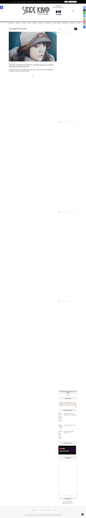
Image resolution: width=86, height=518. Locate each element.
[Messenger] (84, 16)
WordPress (41, 514)
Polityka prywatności (58, 514)
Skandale (35, 23)
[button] (1, 7)
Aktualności (11, 23)
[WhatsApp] (84, 13)
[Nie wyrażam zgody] (84, 1)
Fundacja (72, 23)
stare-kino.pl (26, 514)
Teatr (54, 23)
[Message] (84, 18)
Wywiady (24, 23)
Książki (59, 23)
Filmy (29, 23)
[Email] (84, 24)
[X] (84, 10)
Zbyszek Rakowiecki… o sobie (69, 425)
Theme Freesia (36, 514)
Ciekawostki (48, 23)
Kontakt (78, 23)
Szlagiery (41, 23)
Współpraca (65, 23)
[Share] (84, 27)
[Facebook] (84, 7)
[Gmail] (84, 21)
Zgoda (66, 1)
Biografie (18, 23)
